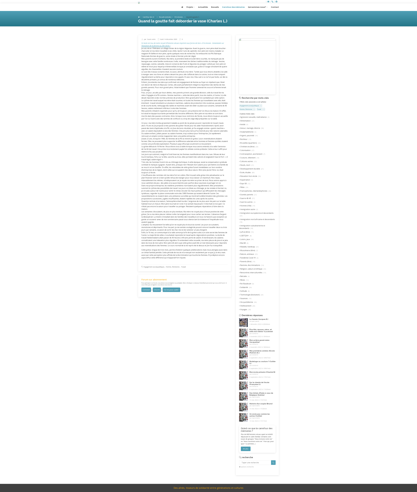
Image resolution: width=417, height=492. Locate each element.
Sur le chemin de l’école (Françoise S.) (259, 383)
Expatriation (246, 180)
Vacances (245, 298)
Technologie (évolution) (251, 295)
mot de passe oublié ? (171, 290)
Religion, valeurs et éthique (253, 269)
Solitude (245, 291)
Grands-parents (248, 194)
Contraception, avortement (252, 154)
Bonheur (245, 139)
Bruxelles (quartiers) (250, 143)
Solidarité (246, 287)
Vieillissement (247, 306)
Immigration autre (249, 209)
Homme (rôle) (247, 205)
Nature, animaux (249, 254)
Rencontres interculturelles (253, 272)
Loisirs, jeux (247, 239)
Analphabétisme (248, 132)
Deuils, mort (247, 165)
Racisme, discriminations (252, 265)
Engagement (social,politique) (154, 267)
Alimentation (247, 121)
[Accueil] (139, 17)
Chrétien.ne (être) (249, 146)
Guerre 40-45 (247, 198)
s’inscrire (157, 290)
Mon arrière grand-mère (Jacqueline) (259, 341)
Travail (183, 267)
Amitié (244, 124)
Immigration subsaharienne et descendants (252, 226)
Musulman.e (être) (249, 250)
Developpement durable (252, 169)
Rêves (244, 280)
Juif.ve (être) (247, 232)
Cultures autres (248, 161)
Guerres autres (247, 202)
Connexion (146, 290)
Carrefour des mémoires (233, 7)
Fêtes (244, 187)
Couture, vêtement (249, 157)
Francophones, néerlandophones (255, 191)
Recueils (215, 7)
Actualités (203, 7)
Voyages (245, 309)
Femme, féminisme (173, 267)
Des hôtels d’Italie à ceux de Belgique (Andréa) (261, 394)
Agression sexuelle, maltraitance (254, 117)
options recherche (247, 467)
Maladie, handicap (249, 247)
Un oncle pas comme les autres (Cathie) (259, 415)
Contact (275, 7)
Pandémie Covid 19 (249, 258)
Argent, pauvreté (249, 135)
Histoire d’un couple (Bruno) (261, 404)
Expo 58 (245, 183)
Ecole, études (247, 172)
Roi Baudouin (247, 283)
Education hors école (250, 176)
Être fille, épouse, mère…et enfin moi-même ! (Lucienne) (261, 330)
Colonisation (247, 150)
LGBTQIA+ (246, 235)
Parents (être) (247, 261)
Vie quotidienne (248, 302)
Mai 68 (244, 243)
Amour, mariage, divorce (252, 128)
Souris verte (151, 39)
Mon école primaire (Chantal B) (262, 372)
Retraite (245, 276)
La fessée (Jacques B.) (258, 319)
